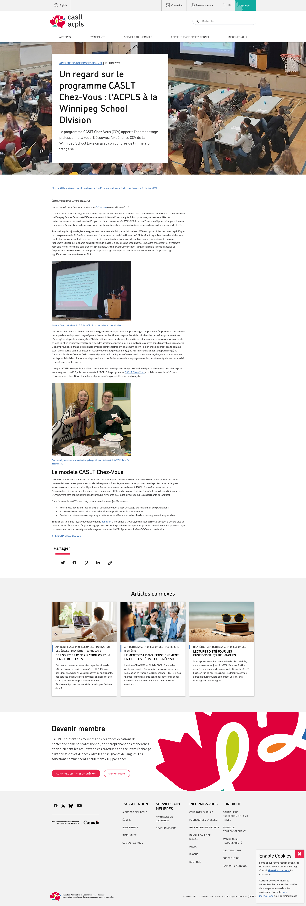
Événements (130, 827)
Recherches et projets (204, 827)
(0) (229, 4)
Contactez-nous (132, 842)
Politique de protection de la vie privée (235, 815)
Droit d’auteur (232, 850)
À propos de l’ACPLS (134, 812)
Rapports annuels (235, 865)
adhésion (106, 521)
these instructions (279, 870)
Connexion (176, 5)
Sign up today (116, 773)
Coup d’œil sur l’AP (201, 812)
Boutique (245, 5)
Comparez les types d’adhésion (76, 773)
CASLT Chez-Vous (135, 372)
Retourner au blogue (67, 535)
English (63, 5)
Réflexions (101, 206)
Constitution (231, 858)
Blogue (193, 854)
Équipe (126, 819)
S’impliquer (129, 835)
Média (193, 846)
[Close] (299, 854)
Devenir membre (204, 5)
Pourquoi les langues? (203, 819)
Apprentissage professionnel (80, 63)
